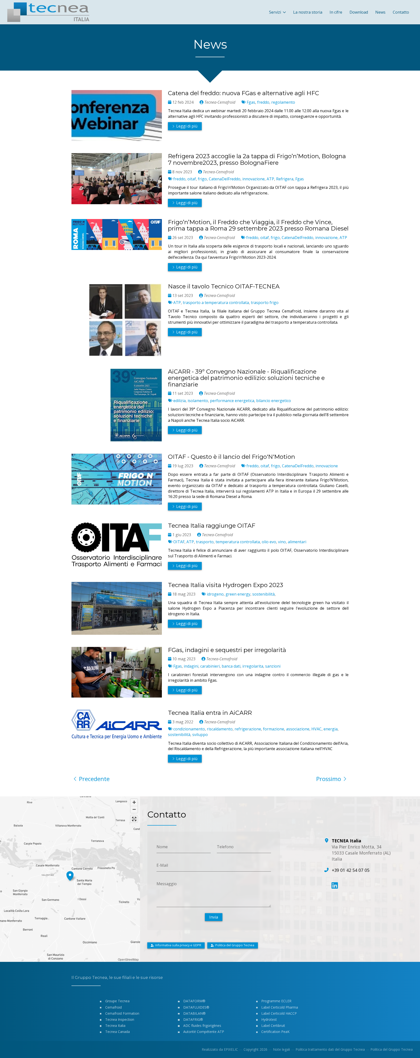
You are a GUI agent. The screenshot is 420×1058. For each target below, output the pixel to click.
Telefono (225, 846)
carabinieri (210, 666)
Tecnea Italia (115, 1025)
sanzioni (272, 666)
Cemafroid (113, 1007)
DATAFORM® (194, 1001)
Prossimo (328, 779)
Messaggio (167, 883)
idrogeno (215, 594)
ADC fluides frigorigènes (202, 1025)
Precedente (94, 779)
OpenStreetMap (128, 959)
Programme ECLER (276, 1001)
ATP (270, 179)
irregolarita (252, 666)
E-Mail (162, 865)
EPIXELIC (231, 1049)
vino (282, 541)
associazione (297, 729)
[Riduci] (134, 809)
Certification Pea (274, 1031)
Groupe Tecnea (117, 1001)
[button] (70, 875)
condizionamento (189, 729)
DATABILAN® (194, 1013)
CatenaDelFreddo (224, 179)
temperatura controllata (238, 541)
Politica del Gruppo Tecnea (391, 1049)
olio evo (269, 541)
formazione (273, 729)
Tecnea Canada (117, 1031)
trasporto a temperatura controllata (216, 302)
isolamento (198, 400)
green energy (238, 594)
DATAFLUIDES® (196, 1007)
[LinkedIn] (335, 885)
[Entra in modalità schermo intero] (134, 818)
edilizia (179, 400)
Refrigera (284, 179)
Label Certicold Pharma (279, 1007)
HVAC (316, 729)
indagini (191, 666)
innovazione (253, 179)
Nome (162, 846)
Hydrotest (269, 1019)
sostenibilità (263, 594)
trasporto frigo (265, 302)
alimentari (297, 541)
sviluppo (200, 734)
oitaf (191, 179)
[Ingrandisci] (134, 802)
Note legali (281, 1049)
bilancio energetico (273, 400)
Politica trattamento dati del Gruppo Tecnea (330, 1049)
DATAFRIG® (193, 1019)
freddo (263, 102)
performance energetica (232, 400)
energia (331, 729)
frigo (202, 179)
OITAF (178, 541)
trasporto (205, 541)
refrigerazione (248, 729)
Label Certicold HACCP (279, 1013)
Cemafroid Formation (122, 1013)
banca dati (231, 666)
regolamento (283, 102)
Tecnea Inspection (119, 1019)
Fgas (251, 102)
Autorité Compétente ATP (203, 1031)
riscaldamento (220, 729)
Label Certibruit (273, 1025)
